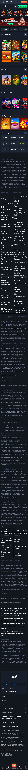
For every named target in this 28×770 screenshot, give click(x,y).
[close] (1, 2)
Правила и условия (7, 712)
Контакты (4, 700)
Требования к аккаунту (8, 722)
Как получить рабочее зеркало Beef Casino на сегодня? (13, 610)
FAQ (3, 704)
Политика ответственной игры (10, 726)
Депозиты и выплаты (7, 708)
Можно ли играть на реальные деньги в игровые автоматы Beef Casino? (13, 626)
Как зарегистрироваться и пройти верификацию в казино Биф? (12, 633)
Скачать (24, 2)
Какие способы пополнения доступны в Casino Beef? (12, 620)
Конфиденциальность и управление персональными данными (11, 717)
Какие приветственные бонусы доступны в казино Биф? (13, 615)
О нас (3, 696)
